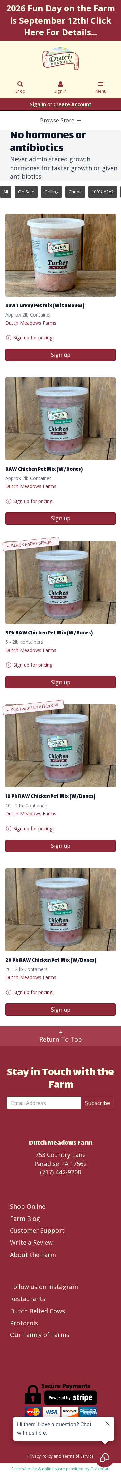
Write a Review (31, 1242)
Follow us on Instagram (44, 1287)
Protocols (24, 1323)
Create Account (72, 104)
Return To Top (60, 1039)
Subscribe (97, 1103)
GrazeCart (100, 1469)
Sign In (60, 91)
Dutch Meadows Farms (30, 323)
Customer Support (37, 1230)
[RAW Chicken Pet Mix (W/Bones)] (60, 418)
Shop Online (27, 1206)
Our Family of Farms (39, 1335)
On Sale (26, 192)
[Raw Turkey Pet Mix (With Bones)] (60, 255)
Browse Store (58, 120)
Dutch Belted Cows (37, 1311)
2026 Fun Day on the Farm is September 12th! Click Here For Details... (60, 20)
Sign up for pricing (32, 337)
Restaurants (27, 1299)
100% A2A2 (103, 192)
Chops (75, 192)
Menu (101, 91)
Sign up (60, 354)
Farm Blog (25, 1218)
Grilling (51, 192)
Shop (20, 91)
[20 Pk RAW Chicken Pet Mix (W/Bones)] (60, 909)
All (5, 192)
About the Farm (33, 1255)
